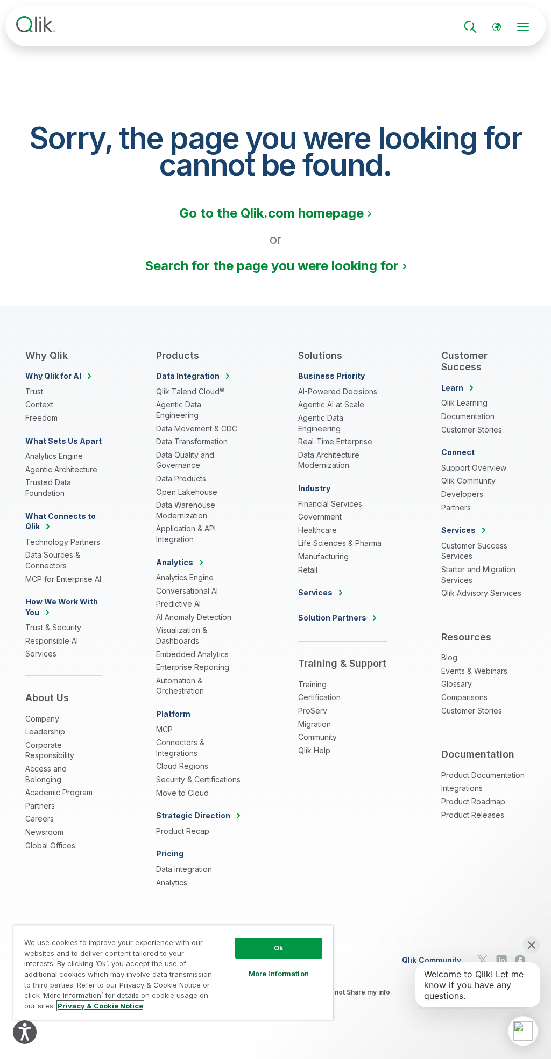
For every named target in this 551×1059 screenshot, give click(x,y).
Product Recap (182, 830)
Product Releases (472, 814)
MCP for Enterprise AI (63, 578)
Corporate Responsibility (49, 750)
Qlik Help (314, 750)
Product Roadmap (473, 801)
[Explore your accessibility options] (25, 1032)
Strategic (193, 815)
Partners (40, 805)
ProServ (312, 710)
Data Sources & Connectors (52, 560)
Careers (39, 818)
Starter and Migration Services (478, 575)
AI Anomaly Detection (193, 617)
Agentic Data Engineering (178, 410)
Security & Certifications (198, 779)
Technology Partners (62, 541)
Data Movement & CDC (196, 428)
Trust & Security (53, 627)
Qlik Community (468, 480)
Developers (462, 494)
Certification (319, 697)
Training (312, 684)
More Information (279, 973)
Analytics (171, 882)
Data (188, 375)
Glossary (456, 683)
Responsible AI (51, 640)
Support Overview (473, 467)
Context (39, 404)
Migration (314, 724)
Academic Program (59, 792)
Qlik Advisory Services (481, 592)
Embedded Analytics (192, 654)
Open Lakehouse (186, 491)
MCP (164, 729)
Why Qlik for (53, 375)
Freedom (41, 417)
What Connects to (60, 521)
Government (320, 516)
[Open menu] (523, 27)
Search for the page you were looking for (272, 265)
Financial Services (330, 503)
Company (42, 718)
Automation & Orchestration (180, 686)
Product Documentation (483, 775)
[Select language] (496, 27)
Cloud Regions (182, 765)
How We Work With (61, 607)
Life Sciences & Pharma (340, 542)
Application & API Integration (186, 534)
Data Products (181, 478)
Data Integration (184, 869)
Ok (279, 947)
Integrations (462, 788)
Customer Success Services (474, 551)
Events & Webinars (474, 670)
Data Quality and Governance (185, 460)
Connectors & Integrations (180, 748)
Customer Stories (471, 429)
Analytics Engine (54, 455)
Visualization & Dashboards (181, 635)
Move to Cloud (182, 792)
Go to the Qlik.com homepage (271, 213)
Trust (34, 391)
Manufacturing (323, 556)
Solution (332, 617)
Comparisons (464, 697)
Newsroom (44, 832)
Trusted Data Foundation (48, 488)
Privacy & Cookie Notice (100, 1006)
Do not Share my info (357, 992)
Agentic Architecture (61, 469)
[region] (173, 972)
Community (317, 736)
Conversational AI (187, 590)
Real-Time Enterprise (335, 441)
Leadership (45, 731)
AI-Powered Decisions (337, 391)
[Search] (470, 27)
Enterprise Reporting (192, 667)
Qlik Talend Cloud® (190, 391)
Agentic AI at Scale (331, 404)
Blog (449, 657)
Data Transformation (192, 441)
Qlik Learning (464, 402)
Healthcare (317, 530)
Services (40, 653)
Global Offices (50, 845)
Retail (307, 569)
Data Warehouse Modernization (185, 510)
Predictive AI (178, 603)
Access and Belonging (46, 774)
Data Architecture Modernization (328, 460)
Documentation (468, 416)
